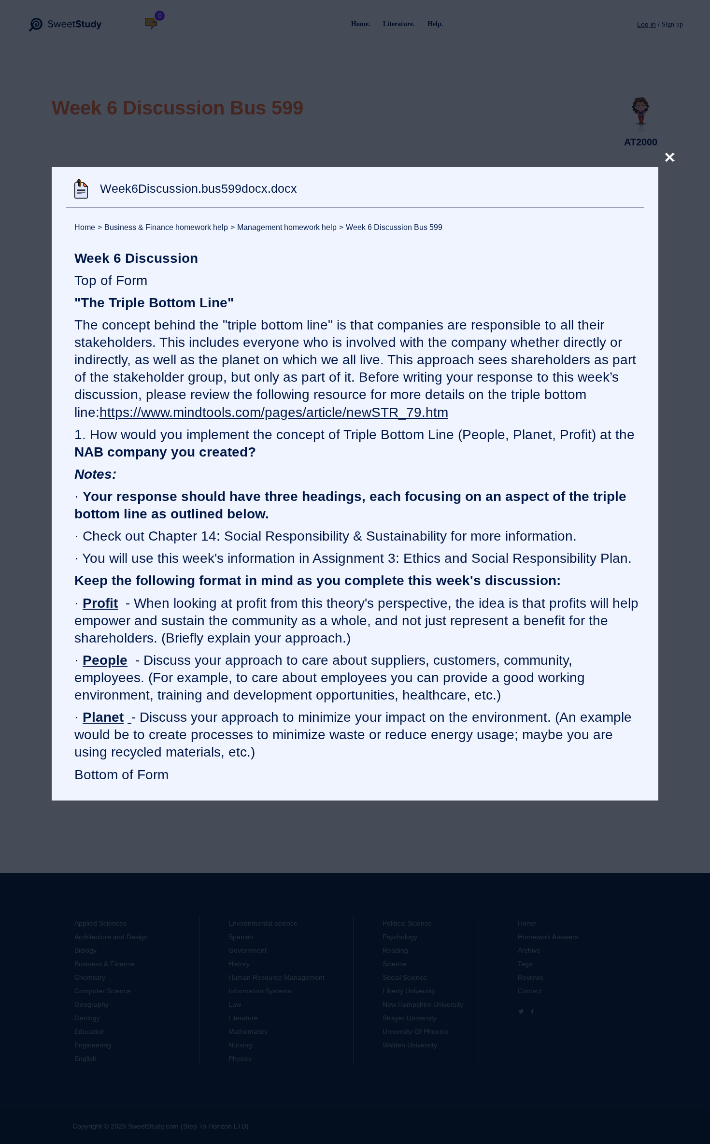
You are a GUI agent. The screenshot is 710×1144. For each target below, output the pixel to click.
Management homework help (283, 227)
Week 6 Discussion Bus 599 (390, 227)
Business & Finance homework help (163, 227)
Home (84, 227)
